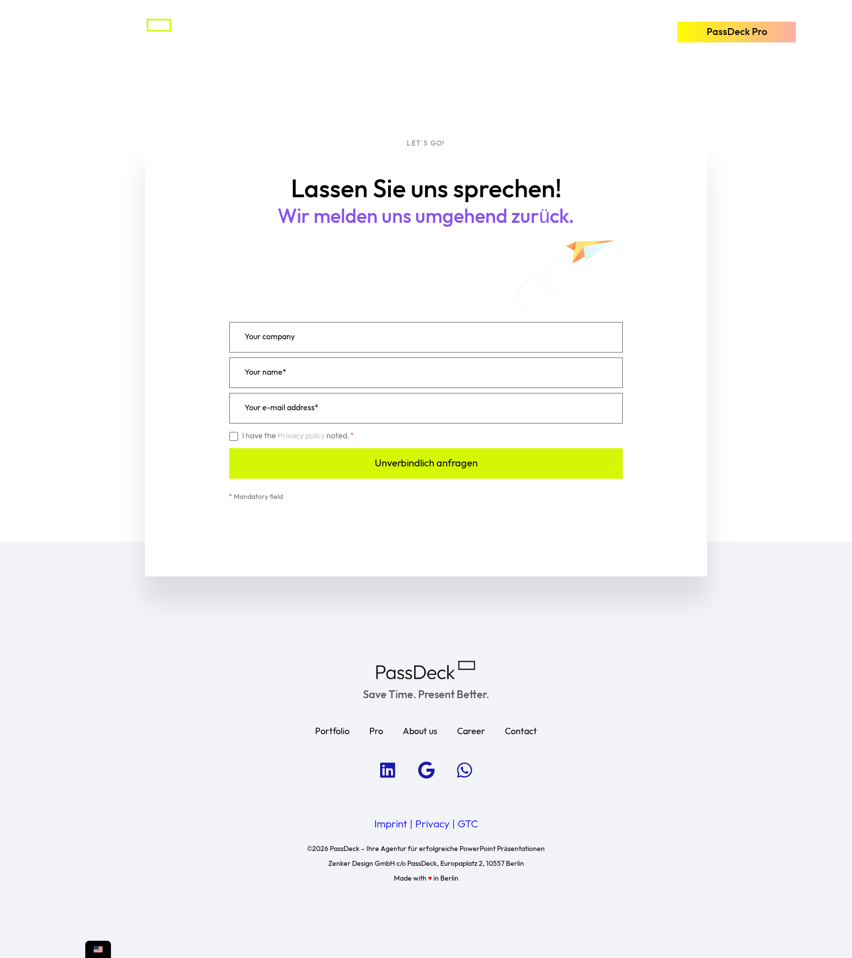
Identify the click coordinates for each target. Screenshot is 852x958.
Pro (376, 731)
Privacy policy (302, 436)
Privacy (432, 824)
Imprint (390, 824)
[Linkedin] (387, 770)
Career (471, 731)
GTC (468, 824)
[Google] (426, 770)
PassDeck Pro (388, 31)
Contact (584, 31)
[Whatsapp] (464, 770)
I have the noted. (296, 436)
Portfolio (269, 31)
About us (493, 31)
